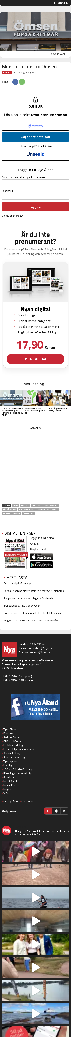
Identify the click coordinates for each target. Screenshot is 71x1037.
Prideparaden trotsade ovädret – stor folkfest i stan (33, 613)
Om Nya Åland (11, 801)
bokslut (25, 505)
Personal (8, 733)
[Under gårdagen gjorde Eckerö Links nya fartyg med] (35, 1014)
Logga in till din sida (42, 538)
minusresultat (26, 509)
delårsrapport (51, 505)
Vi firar (7, 793)
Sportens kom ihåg (14, 757)
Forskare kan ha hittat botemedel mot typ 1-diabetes (34, 591)
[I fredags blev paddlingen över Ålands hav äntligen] (35, 897)
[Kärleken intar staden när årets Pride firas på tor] (35, 851)
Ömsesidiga (28, 513)
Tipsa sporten (11, 761)
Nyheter (7, 73)
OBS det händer (12, 741)
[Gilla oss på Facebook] (35, 707)
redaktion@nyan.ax (41, 648)
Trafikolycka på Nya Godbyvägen (22, 606)
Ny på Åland (10, 781)
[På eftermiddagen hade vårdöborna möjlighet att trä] (35, 944)
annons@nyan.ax (40, 652)
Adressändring (11, 753)
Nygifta (7, 789)
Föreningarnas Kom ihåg (17, 773)
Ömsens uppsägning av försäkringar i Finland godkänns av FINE (12, 411)
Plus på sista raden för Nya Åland (57, 409)
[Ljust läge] (56, 811)
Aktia (15, 505)
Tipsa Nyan (9, 729)
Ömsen (16, 513)
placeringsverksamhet (47, 509)
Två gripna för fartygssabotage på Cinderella (28, 598)
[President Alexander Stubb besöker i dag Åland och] (35, 967)
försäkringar (9, 509)
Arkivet (34, 543)
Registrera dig (38, 549)
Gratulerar (9, 777)
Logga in (62, 3)
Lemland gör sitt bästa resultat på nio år (35, 410)
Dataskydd (27, 801)
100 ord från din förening (17, 769)
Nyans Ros (9, 785)
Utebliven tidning (13, 745)
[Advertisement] (35, 467)
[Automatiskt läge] (48, 811)
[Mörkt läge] (65, 811)
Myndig (7, 765)
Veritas (6, 513)
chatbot (36, 505)
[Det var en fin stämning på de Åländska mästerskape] (35, 874)
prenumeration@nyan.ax (37, 660)
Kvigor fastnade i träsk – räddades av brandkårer (31, 620)
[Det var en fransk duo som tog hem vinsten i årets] (35, 990)
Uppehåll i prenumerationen (19, 749)
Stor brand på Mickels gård (19, 583)
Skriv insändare (12, 737)
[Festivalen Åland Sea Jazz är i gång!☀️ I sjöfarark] (35, 921)
